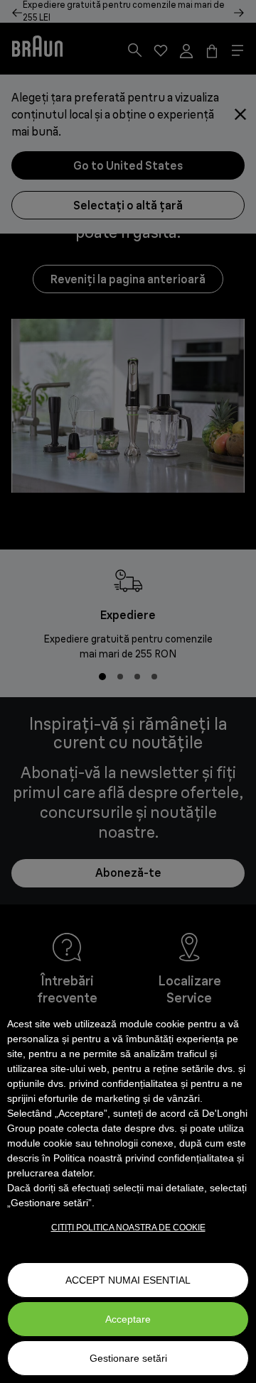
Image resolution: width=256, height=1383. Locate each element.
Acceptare (128, 1319)
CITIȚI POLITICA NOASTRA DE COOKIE (128, 1227)
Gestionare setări (128, 1358)
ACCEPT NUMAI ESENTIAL (128, 1280)
